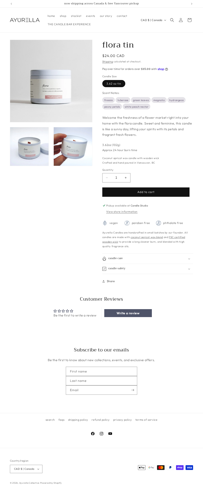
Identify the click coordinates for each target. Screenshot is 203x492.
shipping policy (78, 420)
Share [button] (111, 281)
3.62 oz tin (113, 83)
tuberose (123, 100)
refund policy (100, 420)
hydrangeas (176, 100)
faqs (61, 420)
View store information (122, 211)
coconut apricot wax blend (147, 237)
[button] (172, 20)
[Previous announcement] (11, 4)
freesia (108, 100)
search (50, 420)
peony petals (112, 106)
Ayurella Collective (29, 482)
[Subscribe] (132, 390)
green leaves (141, 100)
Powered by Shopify (51, 482)
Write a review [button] (128, 313)
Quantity (107, 169)
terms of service (146, 420)
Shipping (107, 61)
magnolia (159, 100)
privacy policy (122, 420)
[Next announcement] (191, 4)
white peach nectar (136, 106)
